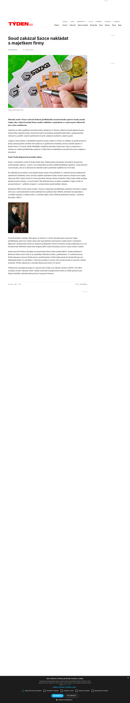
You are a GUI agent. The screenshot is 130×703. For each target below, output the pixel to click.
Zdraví (114, 25)
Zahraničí (73, 25)
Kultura (107, 25)
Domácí (65, 25)
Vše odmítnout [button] (71, 695)
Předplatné (116, 21)
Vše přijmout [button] (58, 695)
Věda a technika (83, 25)
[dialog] (65, 689)
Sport (101, 25)
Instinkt (72, 21)
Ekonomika (93, 25)
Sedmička (65, 21)
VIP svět (91, 21)
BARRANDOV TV (81, 21)
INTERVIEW (99, 21)
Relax (120, 25)
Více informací (67, 684)
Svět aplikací (107, 21)
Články (56, 25)
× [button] (128, 677)
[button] (65, 687)
